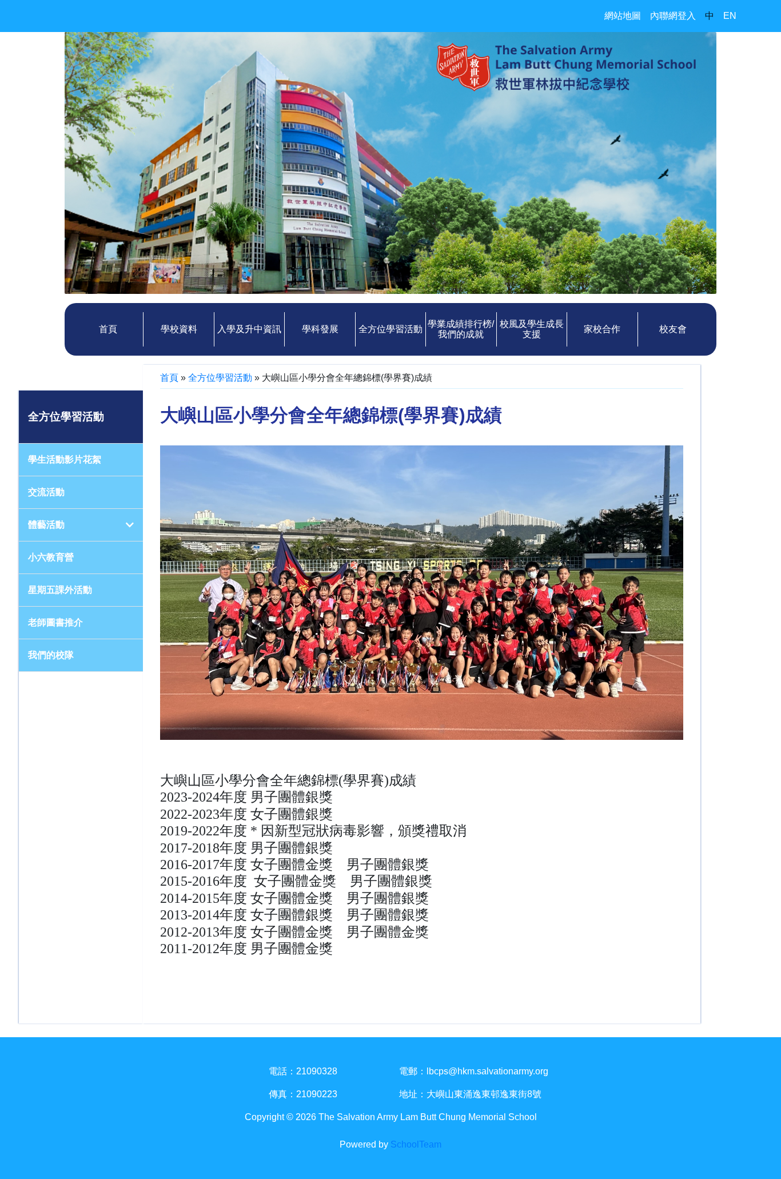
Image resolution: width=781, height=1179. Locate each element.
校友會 (673, 329)
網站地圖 (622, 16)
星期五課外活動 (60, 590)
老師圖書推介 (55, 622)
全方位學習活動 (220, 378)
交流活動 (46, 492)
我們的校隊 (51, 655)
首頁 (108, 329)
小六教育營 (51, 557)
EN (729, 16)
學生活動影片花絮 (64, 459)
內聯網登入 (673, 16)
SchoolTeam (415, 1144)
